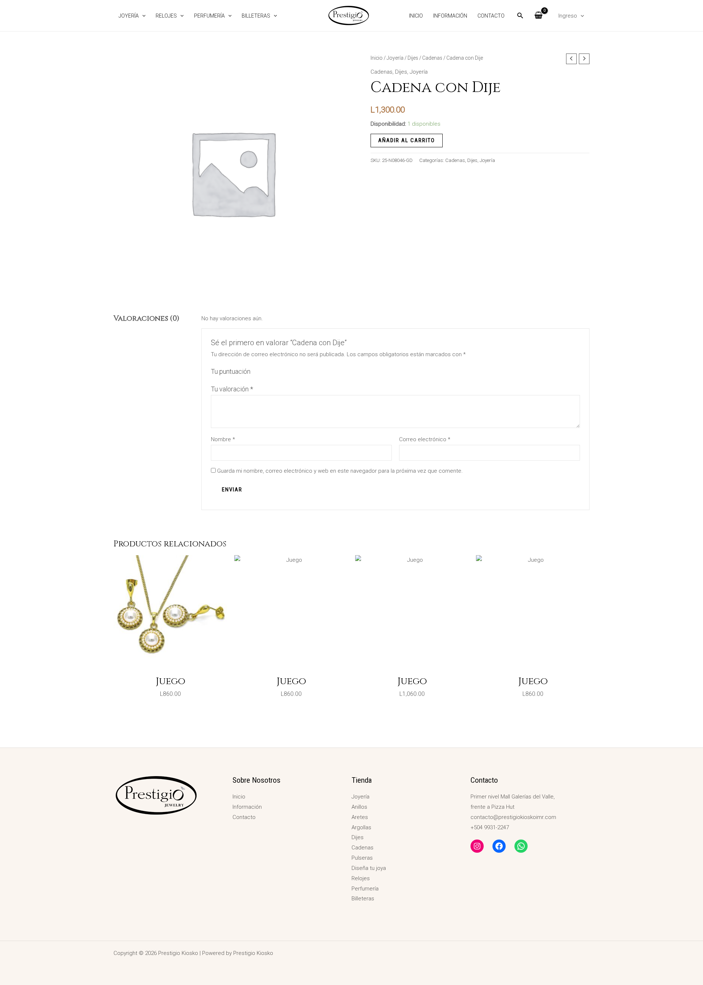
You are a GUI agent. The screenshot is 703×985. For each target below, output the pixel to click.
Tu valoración (232, 389)
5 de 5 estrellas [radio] (289, 371)
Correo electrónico (424, 439)
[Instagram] (477, 846)
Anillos (359, 807)
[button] (142, 15)
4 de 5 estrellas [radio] (281, 371)
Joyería (129, 16)
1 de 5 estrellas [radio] (257, 371)
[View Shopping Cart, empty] (538, 16)
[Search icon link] (520, 16)
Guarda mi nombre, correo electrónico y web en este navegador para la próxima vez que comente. (340, 471)
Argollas (361, 827)
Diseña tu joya (369, 868)
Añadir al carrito (406, 140)
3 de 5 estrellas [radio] (273, 371)
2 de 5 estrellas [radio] (265, 371)
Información (450, 16)
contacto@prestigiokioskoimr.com (513, 817)
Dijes (413, 58)
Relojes (166, 16)
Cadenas (432, 58)
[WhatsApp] (521, 846)
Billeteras (256, 16)
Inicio (416, 16)
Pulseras (362, 858)
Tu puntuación (230, 371)
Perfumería (209, 16)
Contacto (491, 16)
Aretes (360, 817)
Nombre (223, 439)
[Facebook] (499, 846)
